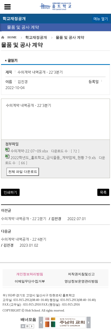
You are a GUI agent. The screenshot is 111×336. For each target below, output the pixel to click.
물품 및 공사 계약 (23, 27)
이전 (41, 322)
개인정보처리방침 (29, 274)
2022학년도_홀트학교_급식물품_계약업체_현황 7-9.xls (53, 158)
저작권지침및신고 (81, 274)
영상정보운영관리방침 (81, 281)
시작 (31, 326)
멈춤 (27, 326)
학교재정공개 (36, 37)
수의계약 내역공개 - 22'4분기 (23, 239)
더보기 (23, 326)
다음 (88, 322)
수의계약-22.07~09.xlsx (29, 151)
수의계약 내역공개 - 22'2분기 (23, 219)
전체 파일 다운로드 (22, 172)
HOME (12, 37)
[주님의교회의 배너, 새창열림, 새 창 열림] (62, 322)
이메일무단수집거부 (30, 281)
